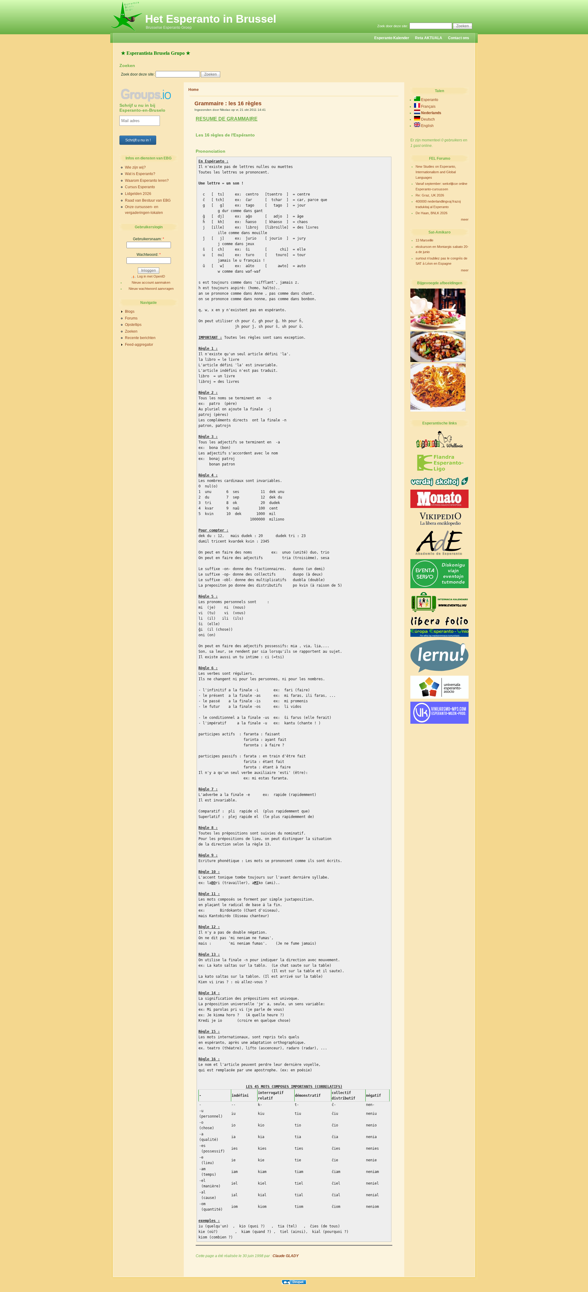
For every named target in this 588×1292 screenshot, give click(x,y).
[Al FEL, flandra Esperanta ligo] (440, 472)
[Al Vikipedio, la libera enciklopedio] (439, 526)
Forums (131, 318)
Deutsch (427, 119)
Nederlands (430, 113)
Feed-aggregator (139, 344)
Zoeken (131, 331)
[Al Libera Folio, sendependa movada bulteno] (439, 624)
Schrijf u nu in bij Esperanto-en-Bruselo (142, 108)
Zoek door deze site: (393, 26)
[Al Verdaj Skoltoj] (439, 485)
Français (427, 106)
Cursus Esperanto (140, 187)
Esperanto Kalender (391, 38)
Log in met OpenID (151, 276)
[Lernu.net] (439, 671)
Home (193, 90)
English (427, 126)
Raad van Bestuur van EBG (148, 200)
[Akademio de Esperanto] (439, 555)
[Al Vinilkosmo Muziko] (439, 722)
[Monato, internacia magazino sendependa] (439, 507)
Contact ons (458, 38)
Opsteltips (133, 325)
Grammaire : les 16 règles (228, 103)
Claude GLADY (286, 1256)
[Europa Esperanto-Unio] (439, 635)
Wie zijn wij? (135, 167)
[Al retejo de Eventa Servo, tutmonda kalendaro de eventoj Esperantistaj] (439, 587)
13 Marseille (424, 240)
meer (465, 219)
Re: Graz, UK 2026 (430, 195)
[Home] (127, 32)
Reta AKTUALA (428, 38)
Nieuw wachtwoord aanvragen (151, 288)
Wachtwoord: (149, 254)
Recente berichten (140, 338)
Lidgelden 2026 (138, 194)
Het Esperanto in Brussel (210, 19)
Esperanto (429, 100)
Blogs (129, 311)
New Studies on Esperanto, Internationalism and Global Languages (436, 172)
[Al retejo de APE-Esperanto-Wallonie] (439, 448)
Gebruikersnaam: (148, 239)
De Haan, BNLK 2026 (431, 213)
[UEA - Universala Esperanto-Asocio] (439, 697)
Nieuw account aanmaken (151, 282)
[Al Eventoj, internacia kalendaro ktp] (439, 612)
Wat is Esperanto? (140, 174)
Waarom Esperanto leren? (147, 180)
